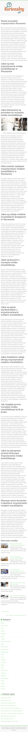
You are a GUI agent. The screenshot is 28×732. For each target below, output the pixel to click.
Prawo (2, 657)
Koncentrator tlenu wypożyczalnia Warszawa (17, 570)
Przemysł (3, 660)
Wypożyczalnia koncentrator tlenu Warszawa (17, 583)
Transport (3, 673)
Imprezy (3, 639)
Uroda (2, 681)
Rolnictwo (3, 662)
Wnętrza (3, 686)
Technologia (4, 670)
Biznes (2, 623)
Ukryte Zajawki (5, 678)
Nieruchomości (5, 649)
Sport (2, 668)
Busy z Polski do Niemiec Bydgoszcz (10, 708)
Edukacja (3, 633)
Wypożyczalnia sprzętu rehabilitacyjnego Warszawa (17, 544)
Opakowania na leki (6, 697)
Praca (2, 654)
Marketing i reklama (6, 641)
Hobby (2, 636)
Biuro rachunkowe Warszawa (17, 595)
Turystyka (3, 675)
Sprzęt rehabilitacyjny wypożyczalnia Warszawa (17, 557)
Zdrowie (3, 689)
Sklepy (2, 665)
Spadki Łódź (5, 611)
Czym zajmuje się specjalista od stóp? (16, 615)
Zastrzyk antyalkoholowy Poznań (9, 721)
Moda (2, 644)
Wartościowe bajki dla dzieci (8, 703)
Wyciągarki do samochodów (8, 716)
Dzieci (2, 628)
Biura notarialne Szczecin (7, 718)
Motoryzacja (4, 646)
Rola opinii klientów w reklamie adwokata (11, 711)
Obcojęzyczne (4, 652)
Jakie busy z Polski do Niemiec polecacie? (12, 713)
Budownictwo (4, 625)
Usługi (2, 683)
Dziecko (3, 631)
